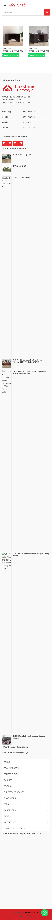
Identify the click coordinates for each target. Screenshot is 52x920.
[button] (44, 912)
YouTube (15, 143)
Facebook (4, 143)
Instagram (9, 143)
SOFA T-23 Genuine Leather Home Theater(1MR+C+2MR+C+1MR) (27, 361)
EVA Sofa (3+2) (19, 166)
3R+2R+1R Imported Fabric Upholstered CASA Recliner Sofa (30, 372)
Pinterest (20, 143)
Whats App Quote (11, 55)
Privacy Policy (26, 916)
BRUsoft (17, 913)
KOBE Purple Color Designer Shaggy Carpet (29, 737)
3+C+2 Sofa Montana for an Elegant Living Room (31, 555)
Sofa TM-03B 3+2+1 (21, 177)
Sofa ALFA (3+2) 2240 (22, 155)
